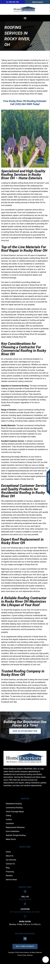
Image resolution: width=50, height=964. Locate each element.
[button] (25, 18)
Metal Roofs (11, 839)
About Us (9, 856)
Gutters (9, 819)
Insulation (10, 823)
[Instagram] (25, 938)
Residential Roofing (14, 804)
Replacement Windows (15, 827)
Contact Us (10, 864)
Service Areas (11, 879)
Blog (8, 868)
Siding (8, 815)
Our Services (11, 860)
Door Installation (12, 831)
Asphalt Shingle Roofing (16, 835)
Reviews (9, 875)
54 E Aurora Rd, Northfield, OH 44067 (25, 912)
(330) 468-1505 (25, 899)
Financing (10, 872)
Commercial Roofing (14, 807)
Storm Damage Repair (15, 811)
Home (8, 852)
